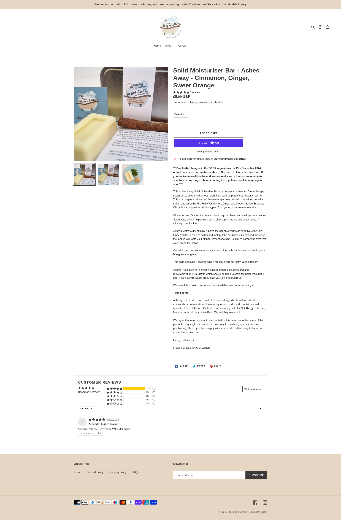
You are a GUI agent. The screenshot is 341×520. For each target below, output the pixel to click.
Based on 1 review (89, 391)
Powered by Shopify (257, 512)
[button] (181, 92)
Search (78, 472)
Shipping (193, 102)
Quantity (179, 114)
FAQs (135, 472)
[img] (97, 419)
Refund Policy (95, 472)
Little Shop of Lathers (237, 512)
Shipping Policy (118, 472)
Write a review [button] (252, 389)
